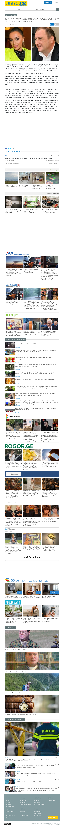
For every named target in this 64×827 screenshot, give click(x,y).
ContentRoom (53, 193)
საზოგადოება (11, 15)
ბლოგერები (10, 627)
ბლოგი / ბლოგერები (39, 9)
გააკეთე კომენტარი (54, 163)
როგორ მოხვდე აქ (54, 170)
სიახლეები (20, 9)
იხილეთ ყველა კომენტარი (12, 163)
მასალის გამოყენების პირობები (53, 824)
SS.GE (7, 170)
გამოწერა (48, 2)
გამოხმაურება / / (53, 160)
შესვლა (56, 2)
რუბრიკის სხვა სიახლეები (15, 340)
